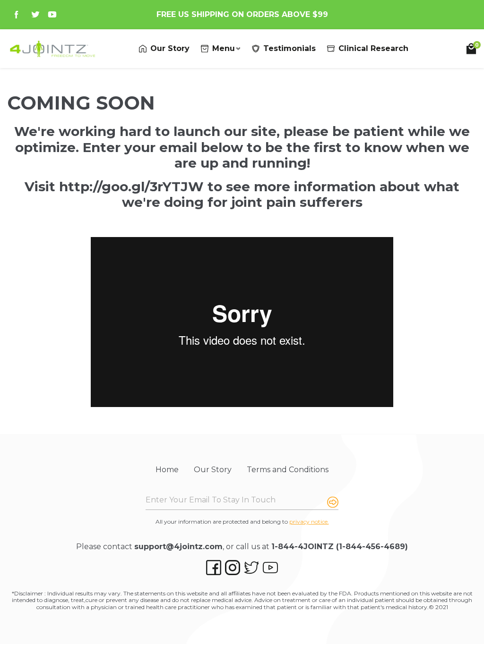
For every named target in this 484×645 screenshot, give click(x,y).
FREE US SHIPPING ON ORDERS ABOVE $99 (242, 14)
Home (167, 469)
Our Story (213, 469)
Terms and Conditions (287, 469)
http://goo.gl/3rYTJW (131, 186)
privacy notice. (309, 521)
